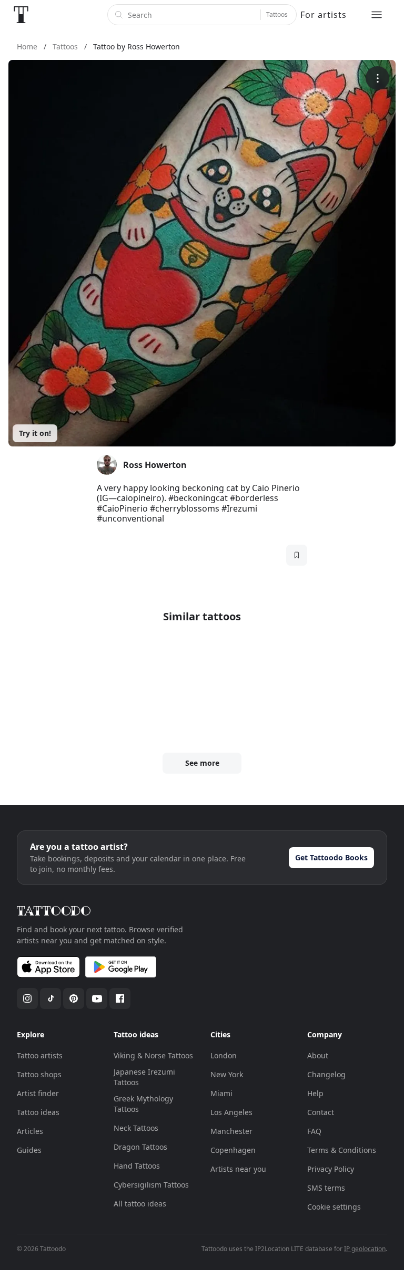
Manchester (231, 1131)
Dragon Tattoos (140, 1147)
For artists (323, 14)
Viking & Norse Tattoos (153, 1055)
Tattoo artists (40, 1055)
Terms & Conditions (341, 1150)
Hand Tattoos (137, 1166)
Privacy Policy (330, 1169)
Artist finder (38, 1093)
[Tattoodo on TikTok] (50, 998)
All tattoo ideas (140, 1204)
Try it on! (35, 433)
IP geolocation (365, 1248)
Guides (29, 1150)
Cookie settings (334, 1207)
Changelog (326, 1074)
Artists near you (238, 1169)
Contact (320, 1112)
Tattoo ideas (38, 1112)
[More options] (377, 78)
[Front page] (21, 14)
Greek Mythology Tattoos (143, 1104)
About (317, 1055)
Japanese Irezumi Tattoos (144, 1077)
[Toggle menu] (376, 14)
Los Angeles (231, 1112)
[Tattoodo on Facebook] (119, 998)
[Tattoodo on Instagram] (27, 998)
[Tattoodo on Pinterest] (73, 998)
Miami (221, 1093)
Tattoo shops (39, 1074)
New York (226, 1074)
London (223, 1055)
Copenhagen (233, 1150)
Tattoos (277, 14)
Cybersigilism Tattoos (151, 1185)
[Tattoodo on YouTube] (96, 998)
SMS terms (326, 1188)
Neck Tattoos (136, 1128)
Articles (30, 1131)
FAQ (314, 1131)
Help (315, 1093)
